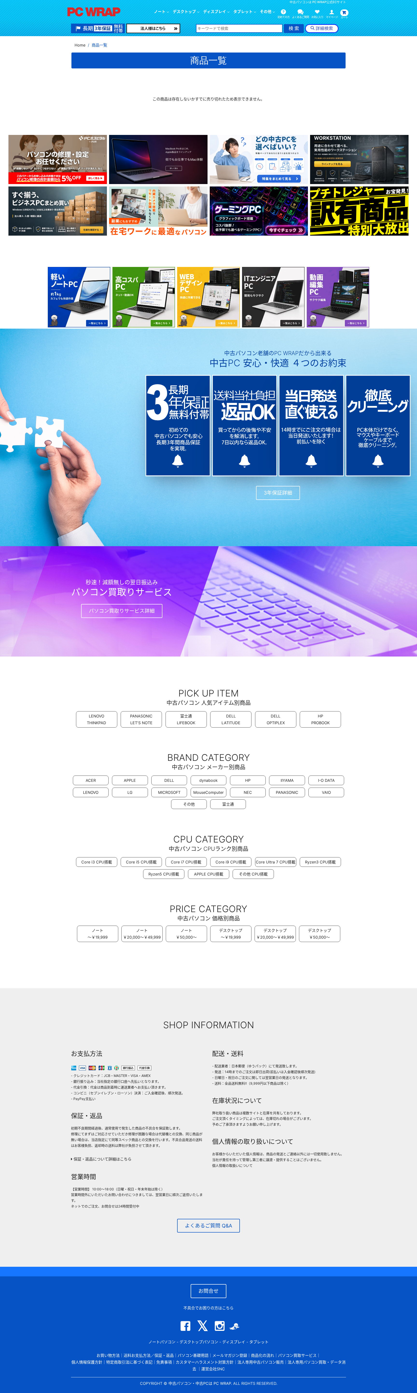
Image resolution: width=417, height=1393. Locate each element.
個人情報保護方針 (86, 1362)
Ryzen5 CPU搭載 (163, 874)
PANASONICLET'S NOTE (141, 719)
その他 (189, 804)
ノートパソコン (161, 1342)
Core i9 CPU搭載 (230, 862)
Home (80, 45)
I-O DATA (326, 780)
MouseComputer (208, 792)
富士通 (228, 804)
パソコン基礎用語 (193, 1355)
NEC (248, 792)
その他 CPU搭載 (253, 874)
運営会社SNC (213, 1368)
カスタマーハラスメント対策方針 (205, 1362)
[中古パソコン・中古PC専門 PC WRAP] (93, 13)
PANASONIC (287, 792)
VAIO (326, 792)
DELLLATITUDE (231, 719)
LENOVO (90, 792)
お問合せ (208, 1291)
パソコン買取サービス (297, 1355)
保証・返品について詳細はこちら (102, 1159)
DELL (169, 780)
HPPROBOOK (320, 719)
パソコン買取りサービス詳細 (122, 611)
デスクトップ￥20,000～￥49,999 (275, 934)
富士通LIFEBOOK (186, 719)
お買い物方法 (108, 1355)
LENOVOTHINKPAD (96, 719)
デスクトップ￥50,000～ (319, 934)
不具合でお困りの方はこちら (208, 1308)
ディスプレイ (233, 1342)
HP (247, 780)
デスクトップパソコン (199, 1342)
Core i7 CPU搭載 (186, 862)
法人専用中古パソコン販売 (260, 1362)
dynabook (208, 780)
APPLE (130, 780)
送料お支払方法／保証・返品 (149, 1355)
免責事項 (164, 1362)
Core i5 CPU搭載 (141, 862)
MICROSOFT (169, 792)
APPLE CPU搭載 (208, 874)
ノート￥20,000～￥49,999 (142, 934)
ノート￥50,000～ (186, 934)
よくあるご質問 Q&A (208, 1226)
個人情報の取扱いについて (232, 1165)
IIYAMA (287, 780)
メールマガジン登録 (229, 1355)
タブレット (243, 11)
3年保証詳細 (278, 493)
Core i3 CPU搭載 (96, 862)
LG (129, 792)
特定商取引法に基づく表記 (129, 1362)
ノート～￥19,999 (98, 934)
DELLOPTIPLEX (276, 719)
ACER (91, 780)
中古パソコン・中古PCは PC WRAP (199, 1383)
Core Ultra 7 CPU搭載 (275, 862)
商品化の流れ (262, 1355)
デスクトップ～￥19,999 (230, 934)
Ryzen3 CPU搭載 (320, 862)
